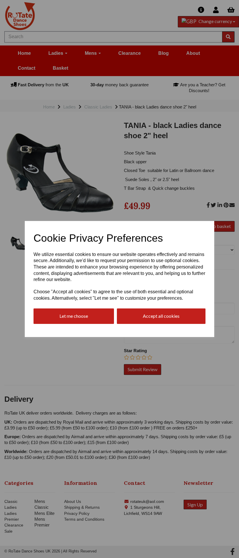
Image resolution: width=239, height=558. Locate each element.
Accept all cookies (161, 316)
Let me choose (73, 316)
